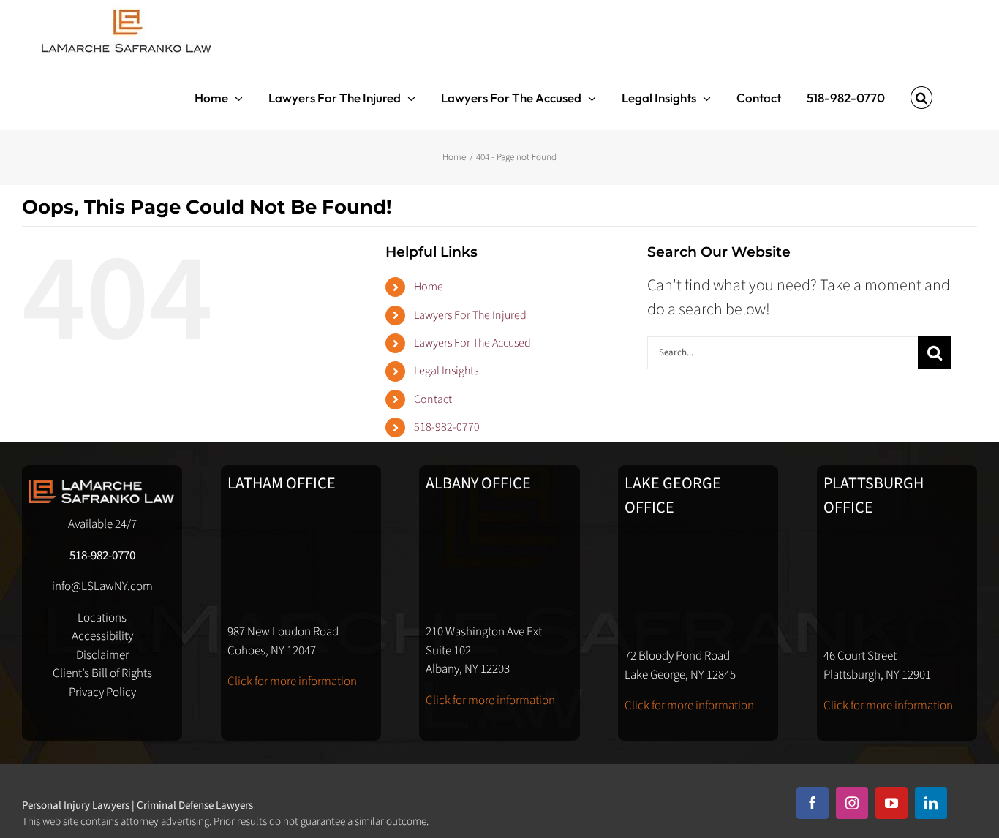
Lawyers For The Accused (472, 343)
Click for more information (292, 681)
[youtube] (891, 803)
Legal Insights (446, 371)
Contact (433, 399)
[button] (921, 97)
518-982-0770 (447, 427)
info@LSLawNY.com (102, 586)
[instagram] (852, 803)
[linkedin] (931, 803)
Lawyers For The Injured (470, 315)
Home (428, 287)
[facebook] (812, 803)
